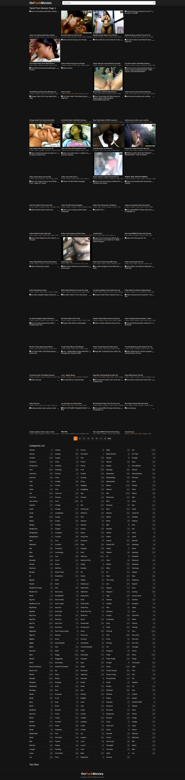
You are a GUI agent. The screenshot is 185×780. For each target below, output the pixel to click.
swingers (143, 603)
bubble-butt (41, 733)
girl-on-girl (92, 509)
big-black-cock (41, 603)
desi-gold (66, 611)
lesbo (92, 725)
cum (147, 37)
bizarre (41, 659)
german (92, 497)
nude (118, 560)
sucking (143, 592)
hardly (92, 564)
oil (118, 572)
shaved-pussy (143, 473)
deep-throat (66, 572)
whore (143, 745)
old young (118, 580)
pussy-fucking (118, 670)
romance (42, 263)
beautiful (41, 560)
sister (79, 37)
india (52, 37)
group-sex (92, 536)
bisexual (41, 651)
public (118, 655)
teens (143, 655)
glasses (92, 525)
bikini (41, 647)
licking (92, 729)
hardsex (92, 568)
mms (118, 501)
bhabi (41, 596)
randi (118, 682)
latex (92, 702)
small (143, 509)
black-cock (41, 670)
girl (139, 37)
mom (82, 178)
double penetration (66, 666)
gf (92, 501)
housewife (92, 655)
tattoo (143, 619)
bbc (41, 548)
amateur (37, 37)
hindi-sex (92, 615)
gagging (92, 485)
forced (92, 450)
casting (66, 454)
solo (143, 525)
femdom (66, 722)
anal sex (77, 263)
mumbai (118, 529)
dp (66, 670)
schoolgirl (118, 745)
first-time (66, 737)
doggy (66, 655)
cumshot (66, 544)
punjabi (42, 150)
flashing (66, 749)
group (92, 533)
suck (143, 588)
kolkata (92, 698)
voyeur (143, 729)
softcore (143, 521)
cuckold (66, 536)
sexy (108, 122)
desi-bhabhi (66, 596)
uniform (143, 694)
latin (92, 706)
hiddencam (92, 584)
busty (41, 737)
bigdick (41, 639)
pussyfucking (118, 678)
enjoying (66, 682)
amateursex (41, 466)
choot (66, 477)
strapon (143, 572)
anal (87, 263)
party (118, 623)
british (41, 718)
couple (66, 521)
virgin (143, 725)
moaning (118, 505)
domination (66, 662)
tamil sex (82, 93)
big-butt (41, 611)
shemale (143, 477)
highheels (92, 592)
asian (41, 489)
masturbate (118, 473)
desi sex (128, 37)
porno (118, 639)
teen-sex (143, 639)
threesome (143, 662)
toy (143, 686)
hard (92, 552)
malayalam (92, 757)
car (41, 757)
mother (118, 517)
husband (92, 659)
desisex (66, 635)
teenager (143, 647)
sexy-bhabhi (143, 466)
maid (143, 93)
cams (41, 753)
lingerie (92, 737)
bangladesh (41, 533)
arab (41, 485)
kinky (92, 686)
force (66, 757)
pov (118, 647)
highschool (92, 596)
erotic (66, 686)
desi (115, 37)
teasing (134, 37)
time (143, 670)
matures (118, 489)
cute (48, 93)
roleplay (118, 702)
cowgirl (66, 529)
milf (56, 37)
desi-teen (66, 623)
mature (118, 485)
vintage (143, 722)
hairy (92, 544)
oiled (118, 576)
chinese (66, 473)
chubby (66, 481)
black (41, 662)
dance (66, 564)
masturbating (118, 477)
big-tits (41, 623)
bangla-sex (41, 529)
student (143, 584)
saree (118, 722)
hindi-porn (92, 607)
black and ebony (41, 666)
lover (92, 741)
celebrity (66, 466)
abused (41, 450)
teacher (143, 623)
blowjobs (41, 682)
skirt (143, 497)
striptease (143, 580)
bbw (41, 552)
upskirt (143, 698)
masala (118, 466)
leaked (92, 714)
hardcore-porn (92, 560)
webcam (143, 733)
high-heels (92, 588)
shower (143, 485)
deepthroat (66, 576)
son (143, 529)
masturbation (118, 481)
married (118, 462)
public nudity (118, 659)
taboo (143, 607)
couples (66, 525)
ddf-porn (66, 568)
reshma (118, 694)
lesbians (92, 722)
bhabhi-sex (41, 592)
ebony (66, 678)
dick (66, 647)
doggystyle (66, 659)
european (66, 694)
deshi (66, 584)
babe (119, 37)
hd (92, 572)
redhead (118, 690)
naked (121, 122)
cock (66, 501)
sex (72, 93)
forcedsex (92, 454)
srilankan (51, 122)
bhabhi (46, 122)
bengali (41, 572)
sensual (118, 757)
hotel (92, 651)
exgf (66, 702)
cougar (66, 517)
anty (41, 481)
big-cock (41, 615)
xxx (88, 93)
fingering (66, 729)
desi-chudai (66, 599)
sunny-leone (143, 596)
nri (118, 556)
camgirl (41, 749)
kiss (92, 690)
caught (66, 458)
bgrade (41, 580)
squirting (143, 552)
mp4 (118, 525)
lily (92, 733)
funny (92, 481)
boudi (41, 706)
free (92, 458)
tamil (76, 93)
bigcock (41, 635)
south (143, 536)
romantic (118, 710)
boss (41, 702)
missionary (118, 497)
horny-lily (92, 635)
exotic (66, 706)
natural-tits (118, 544)
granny (92, 529)
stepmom (143, 560)
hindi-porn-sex (92, 611)
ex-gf (66, 698)
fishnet (66, 741)
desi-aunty (66, 592)
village (143, 718)
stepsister (143, 564)
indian (32, 37)
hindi (77, 178)
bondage (41, 690)
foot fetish (66, 753)
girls (92, 517)
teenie (143, 651)
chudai (54, 150)
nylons (118, 564)
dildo (66, 651)
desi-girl (66, 607)
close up (66, 493)
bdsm (41, 556)
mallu (63, 37)
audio (41, 509)
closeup (66, 497)
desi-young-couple (66, 631)
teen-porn (143, 635)
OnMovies (40, 3)
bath (41, 540)
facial (66, 714)
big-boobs (41, 607)
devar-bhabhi (66, 643)
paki (118, 607)
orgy (118, 596)
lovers (92, 745)
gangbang (92, 489)
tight (143, 666)
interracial (92, 670)
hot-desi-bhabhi (92, 647)
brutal (41, 729)
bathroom (41, 544)
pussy (43, 37)
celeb (66, 462)
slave (143, 501)
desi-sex (66, 615)
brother (41, 722)
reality (118, 686)
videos (143, 714)
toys (143, 690)
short (143, 481)
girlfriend (92, 513)
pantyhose (118, 619)
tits (143, 678)
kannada (92, 678)
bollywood (41, 686)
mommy (118, 513)
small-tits (143, 513)
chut (66, 489)
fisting (66, 745)
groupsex (92, 540)
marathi (118, 458)
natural (118, 540)
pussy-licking (118, 674)
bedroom (41, 568)
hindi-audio (92, 603)
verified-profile (143, 702)
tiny (143, 674)
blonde (41, 674)
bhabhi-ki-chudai (41, 588)
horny (92, 631)
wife (48, 37)
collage (66, 505)
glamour (92, 521)
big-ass (41, 599)
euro (66, 690)
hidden (92, 580)
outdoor (118, 603)
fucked (153, 93)
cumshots (66, 548)
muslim (118, 533)
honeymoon (92, 627)
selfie (118, 753)
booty (41, 698)
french (92, 462)
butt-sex (41, 745)
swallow (143, 599)
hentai (92, 576)
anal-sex (41, 477)
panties (118, 615)
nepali (118, 548)
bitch (41, 655)
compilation (66, 513)
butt (41, 741)
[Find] (154, 3)
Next (109, 438)
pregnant (118, 651)
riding (118, 698)
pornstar (118, 643)
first (79, 292)
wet (143, 741)
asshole (41, 505)
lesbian (92, 718)
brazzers (41, 714)
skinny (143, 493)
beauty (41, 564)
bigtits (88, 65)
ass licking (41, 501)
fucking (92, 477)
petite (118, 627)
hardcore (144, 65)
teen (56, 65)
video (143, 710)
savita (118, 729)
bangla (41, 525)
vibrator (143, 706)
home (84, 37)
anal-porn (41, 473)
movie (118, 521)
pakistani (118, 611)
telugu (52, 178)
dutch (66, 674)
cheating (66, 469)
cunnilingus (66, 552)
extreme (66, 710)
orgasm (118, 588)
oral (108, 235)
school (118, 737)
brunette (41, 725)
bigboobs (41, 631)
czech (66, 560)
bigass (41, 627)
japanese (92, 674)
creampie (66, 533)
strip (143, 576)
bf (41, 576)
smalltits (143, 517)
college (66, 509)
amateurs (41, 462)
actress (141, 122)
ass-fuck (41, 497)
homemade (92, 623)
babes (41, 521)
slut (143, 505)
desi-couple (66, 603)
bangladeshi (41, 536)
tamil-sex (143, 615)
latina (92, 710)
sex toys (143, 454)
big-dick (41, 619)
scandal (118, 733)
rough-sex (118, 714)
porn (118, 635)
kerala (51, 292)
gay (92, 493)
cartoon (66, 450)
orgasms (118, 592)
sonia (143, 533)
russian (118, 718)
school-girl (118, 741)
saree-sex (118, 725)
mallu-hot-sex (118, 454)
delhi (56, 178)
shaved (143, 469)
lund (92, 749)
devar (66, 639)
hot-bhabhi (92, 643)
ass (41, 493)
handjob (92, 548)
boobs (41, 694)
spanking (143, 544)
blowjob (90, 37)
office (118, 568)
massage (118, 469)
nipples (118, 552)
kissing (92, 694)
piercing (118, 631)
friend (92, 466)
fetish (66, 725)
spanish (143, 540)
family (66, 718)
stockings (143, 568)
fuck (139, 93)
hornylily (92, 639)
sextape (143, 458)
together (143, 682)
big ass (87, 178)
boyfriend (41, 710)
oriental (118, 599)
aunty (135, 93)
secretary (118, 749)
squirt (143, 548)
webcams (143, 737)
